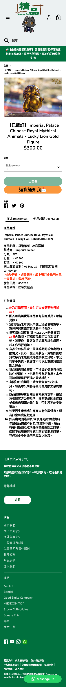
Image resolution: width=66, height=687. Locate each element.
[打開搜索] (6, 40)
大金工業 (9, 627)
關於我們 (9, 525)
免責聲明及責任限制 (17, 549)
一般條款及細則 (14, 543)
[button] (33, 190)
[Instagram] (18, 641)
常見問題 (9, 561)
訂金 (6, 158)
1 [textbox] (7, 169)
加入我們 (9, 567)
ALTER (8, 586)
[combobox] (33, 167)
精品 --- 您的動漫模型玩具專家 (30, 674)
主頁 (6, 65)
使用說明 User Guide (46, 219)
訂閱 (17, 500)
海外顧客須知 (12, 537)
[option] (33, 97)
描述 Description (17, 219)
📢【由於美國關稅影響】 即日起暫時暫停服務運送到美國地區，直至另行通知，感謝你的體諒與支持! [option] (33, 53)
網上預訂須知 (12, 531)
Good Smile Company (18, 598)
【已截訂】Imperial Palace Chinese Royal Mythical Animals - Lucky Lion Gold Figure (32, 72)
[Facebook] (6, 641)
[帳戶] (49, 15)
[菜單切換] (8, 17)
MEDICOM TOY (14, 604)
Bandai (8, 592)
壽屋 (7, 621)
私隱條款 (9, 555)
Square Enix (12, 615)
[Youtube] (12, 641)
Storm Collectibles (16, 609)
